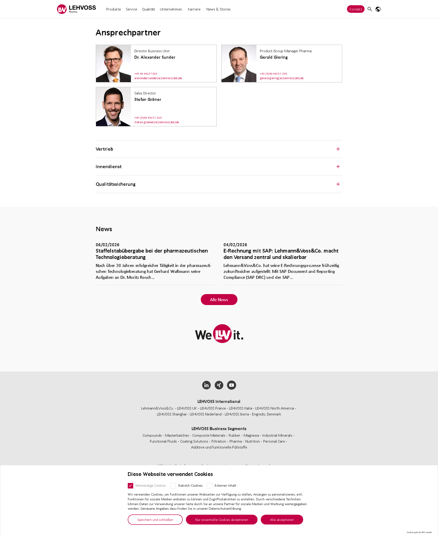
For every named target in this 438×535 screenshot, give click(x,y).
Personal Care (274, 441)
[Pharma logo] (76, 9)
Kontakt (355, 9)
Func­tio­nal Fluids (164, 441)
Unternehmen (171, 9)
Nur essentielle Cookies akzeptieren (221, 519)
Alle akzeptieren (282, 519)
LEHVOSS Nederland (206, 414)
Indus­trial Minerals (277, 435)
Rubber (235, 435)
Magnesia (252, 435)
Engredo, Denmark (266, 414)
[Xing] (219, 385)
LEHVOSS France (213, 408)
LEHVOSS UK (187, 408)
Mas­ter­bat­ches (177, 435)
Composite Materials (209, 435)
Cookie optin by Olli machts (419, 532)
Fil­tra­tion (219, 441)
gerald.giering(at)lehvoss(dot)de (281, 78)
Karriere (194, 9)
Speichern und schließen (155, 519)
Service (131, 9)
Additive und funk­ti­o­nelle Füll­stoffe (219, 447)
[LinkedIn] (206, 385)
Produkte (113, 9)
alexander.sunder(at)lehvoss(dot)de (158, 78)
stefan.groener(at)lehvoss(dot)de (156, 122)
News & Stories (218, 9)
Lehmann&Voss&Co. (157, 408)
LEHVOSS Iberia (237, 414)
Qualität (148, 9)
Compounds (153, 435)
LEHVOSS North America (274, 408)
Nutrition (253, 441)
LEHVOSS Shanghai (172, 414)
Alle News (219, 299)
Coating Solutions (194, 441)
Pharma (236, 441)
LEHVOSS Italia (240, 408)
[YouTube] (231, 385)
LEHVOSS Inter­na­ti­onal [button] (219, 401)
